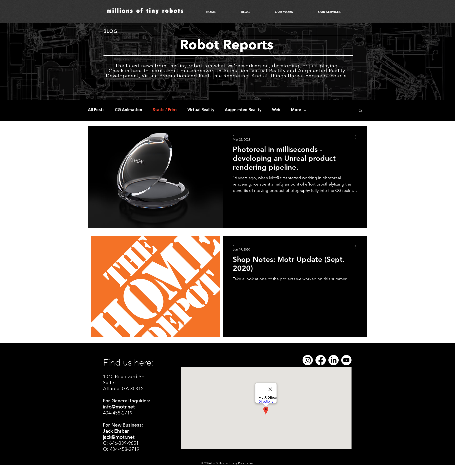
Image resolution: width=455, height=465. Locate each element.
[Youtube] (346, 360)
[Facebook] (320, 360)
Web (276, 110)
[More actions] (357, 137)
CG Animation (128, 110)
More (296, 110)
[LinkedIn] (333, 360)
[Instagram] (308, 360)
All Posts (96, 110)
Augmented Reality (243, 110)
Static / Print (165, 110)
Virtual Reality (200, 110)
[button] (360, 111)
